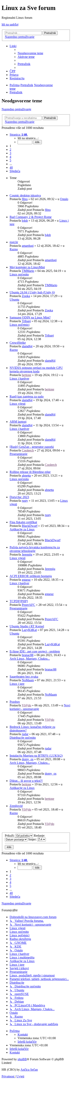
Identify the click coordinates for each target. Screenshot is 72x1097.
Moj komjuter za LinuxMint (27, 267)
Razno (14, 249)
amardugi (28, 245)
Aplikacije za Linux (22, 529)
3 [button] (10, 153)
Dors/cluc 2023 (19, 497)
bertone (26, 375)
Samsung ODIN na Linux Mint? (30, 317)
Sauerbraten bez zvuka (24, 676)
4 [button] (10, 156)
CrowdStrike (18, 342)
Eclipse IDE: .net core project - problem (35, 651)
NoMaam (28, 680)
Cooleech (28, 450)
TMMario (28, 271)
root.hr (14, 242)
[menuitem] (30, 53)
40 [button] (11, 167)
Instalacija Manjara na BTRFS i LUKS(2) (36, 755)
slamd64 (27, 346)
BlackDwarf (29, 525)
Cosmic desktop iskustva (25, 195)
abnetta (26, 475)
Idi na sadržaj (10, 24)
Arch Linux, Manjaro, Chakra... (30, 658)
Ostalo (64, 199)
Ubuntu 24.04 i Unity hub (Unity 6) (32, 292)
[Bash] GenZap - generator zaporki (32, 446)
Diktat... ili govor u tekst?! (26, 780)
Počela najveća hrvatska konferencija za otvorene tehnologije (35, 549)
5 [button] (10, 160)
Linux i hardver (19, 378)
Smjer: (32, 839)
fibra (25, 199)
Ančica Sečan (29, 1069)
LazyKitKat (29, 630)
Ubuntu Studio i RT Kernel (27, 626)
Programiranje (18, 454)
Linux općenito (19, 274)
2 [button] (10, 149)
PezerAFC (28, 604)
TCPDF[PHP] (19, 601)
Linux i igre (17, 683)
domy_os (27, 759)
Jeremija (27, 554)
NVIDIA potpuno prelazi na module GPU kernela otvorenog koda (36, 369)
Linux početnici (19, 324)
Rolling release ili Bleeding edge (30, 472)
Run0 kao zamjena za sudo (27, 396)
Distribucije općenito (23, 737)
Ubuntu (14, 299)
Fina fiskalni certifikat (23, 522)
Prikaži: (10, 835)
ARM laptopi (18, 421)
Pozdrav (15, 701)
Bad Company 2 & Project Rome (31, 217)
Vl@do (26, 705)
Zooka (26, 296)
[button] (19, 134)
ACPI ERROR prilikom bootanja (31, 576)
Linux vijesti (17, 403)
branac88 (27, 655)
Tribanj (26, 321)
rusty (25, 500)
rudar (25, 734)
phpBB (22, 1059)
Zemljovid (16, 806)
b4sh (25, 220)
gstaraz (26, 579)
